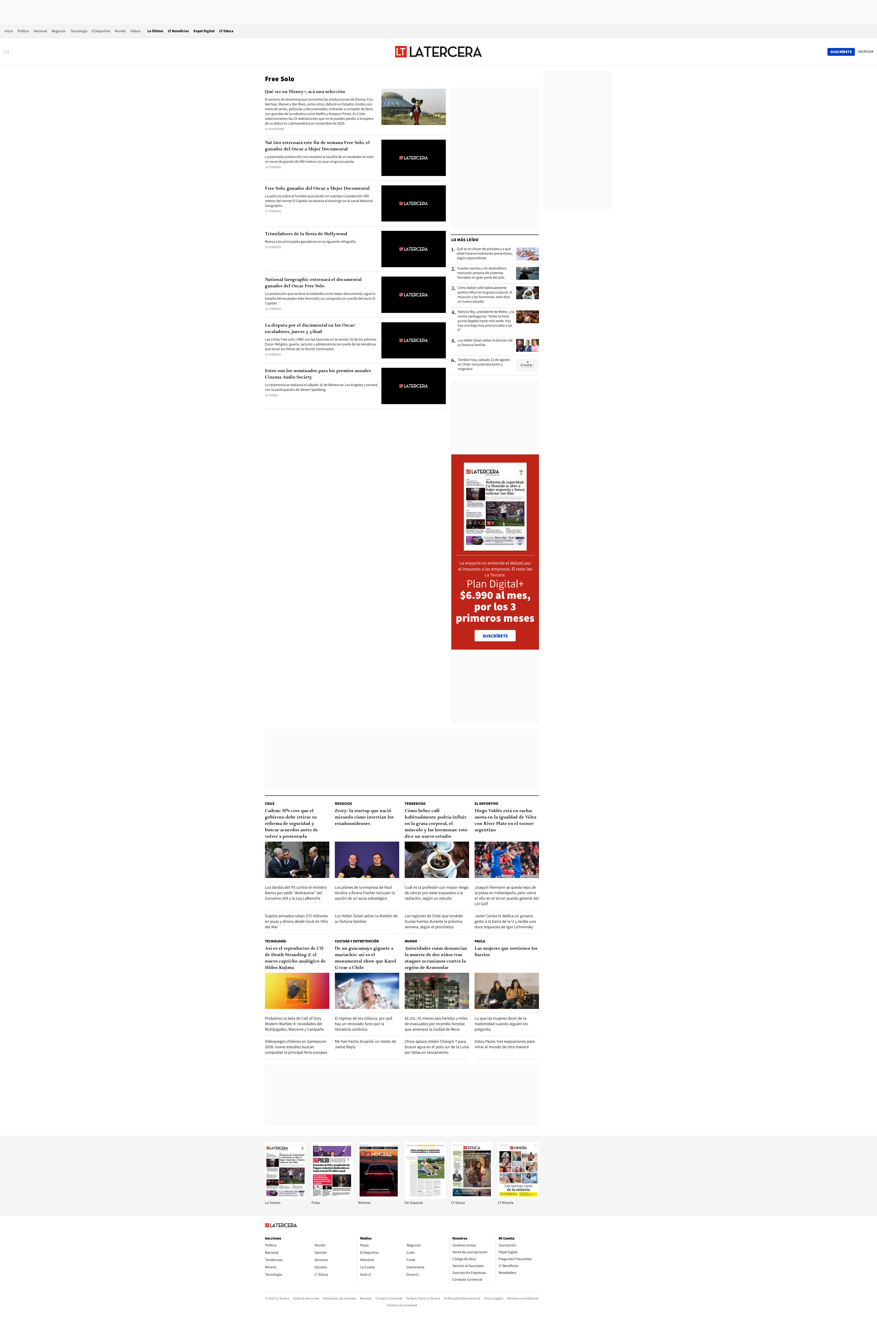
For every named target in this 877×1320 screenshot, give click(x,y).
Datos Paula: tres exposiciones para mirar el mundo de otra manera (505, 1044)
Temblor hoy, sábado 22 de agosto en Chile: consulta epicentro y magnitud (484, 364)
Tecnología (78, 31)
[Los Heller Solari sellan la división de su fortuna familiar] (527, 345)
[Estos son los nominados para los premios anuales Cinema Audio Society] (413, 386)
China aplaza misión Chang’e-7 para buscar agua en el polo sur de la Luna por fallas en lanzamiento (437, 1047)
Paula (480, 941)
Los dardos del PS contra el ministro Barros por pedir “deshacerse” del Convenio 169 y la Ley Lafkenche (296, 893)
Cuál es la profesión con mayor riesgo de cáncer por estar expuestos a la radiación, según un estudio (437, 893)
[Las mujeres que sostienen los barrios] (507, 991)
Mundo (120, 31)
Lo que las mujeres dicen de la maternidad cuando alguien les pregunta (501, 1024)
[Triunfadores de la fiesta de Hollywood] (413, 249)
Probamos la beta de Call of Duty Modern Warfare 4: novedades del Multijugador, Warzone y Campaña (294, 1024)
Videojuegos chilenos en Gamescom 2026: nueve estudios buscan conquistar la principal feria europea (296, 1047)
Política (23, 31)
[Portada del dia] (495, 548)
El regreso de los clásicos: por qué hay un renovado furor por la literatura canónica (363, 1024)
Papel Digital (204, 31)
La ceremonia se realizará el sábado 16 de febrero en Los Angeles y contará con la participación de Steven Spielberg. (321, 387)
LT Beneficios (178, 31)
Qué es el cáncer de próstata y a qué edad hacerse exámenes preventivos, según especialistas (485, 253)
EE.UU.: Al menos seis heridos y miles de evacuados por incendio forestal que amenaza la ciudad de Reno (436, 1024)
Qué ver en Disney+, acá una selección (305, 92)
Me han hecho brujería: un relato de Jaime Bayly (365, 1044)
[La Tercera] (285, 1197)
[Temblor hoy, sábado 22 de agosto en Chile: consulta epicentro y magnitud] (527, 364)
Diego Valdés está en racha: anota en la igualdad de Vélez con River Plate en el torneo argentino (505, 820)
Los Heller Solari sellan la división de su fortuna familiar (484, 342)
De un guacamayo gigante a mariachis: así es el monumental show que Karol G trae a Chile (365, 958)
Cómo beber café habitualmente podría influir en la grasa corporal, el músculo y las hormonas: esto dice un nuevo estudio (484, 294)
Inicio (9, 31)
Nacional (40, 31)
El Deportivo (101, 31)
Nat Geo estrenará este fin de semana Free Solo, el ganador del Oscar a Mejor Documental (317, 146)
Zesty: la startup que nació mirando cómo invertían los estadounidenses (364, 817)
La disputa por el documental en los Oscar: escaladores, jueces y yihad (310, 328)
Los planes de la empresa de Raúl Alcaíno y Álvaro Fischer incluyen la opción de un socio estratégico (365, 893)
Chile (270, 803)
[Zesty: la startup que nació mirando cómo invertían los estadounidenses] (367, 860)
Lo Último (155, 31)
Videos (135, 31)
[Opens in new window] (378, 1197)
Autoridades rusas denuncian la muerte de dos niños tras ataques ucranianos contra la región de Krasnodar (436, 958)
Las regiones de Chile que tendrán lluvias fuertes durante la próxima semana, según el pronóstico (434, 921)
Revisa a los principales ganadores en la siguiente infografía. (310, 241)
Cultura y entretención (357, 941)
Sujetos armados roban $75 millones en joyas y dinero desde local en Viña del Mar (296, 921)
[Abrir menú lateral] (8, 52)
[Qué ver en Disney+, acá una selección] (413, 107)
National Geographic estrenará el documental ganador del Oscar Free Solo (313, 282)
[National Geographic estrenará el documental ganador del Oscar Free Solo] (413, 295)
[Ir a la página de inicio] (438, 52)
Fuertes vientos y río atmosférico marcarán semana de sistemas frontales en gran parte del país (482, 273)
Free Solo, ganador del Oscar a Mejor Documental (317, 188)
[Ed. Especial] (425, 1197)
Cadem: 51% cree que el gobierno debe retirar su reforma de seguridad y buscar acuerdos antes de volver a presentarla (291, 824)
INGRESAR (865, 52)
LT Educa (226, 31)
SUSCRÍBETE (495, 636)
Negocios (59, 31)
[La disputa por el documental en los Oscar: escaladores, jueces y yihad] (413, 340)
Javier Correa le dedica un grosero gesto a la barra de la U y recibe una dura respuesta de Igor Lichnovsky (505, 921)
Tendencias (415, 803)
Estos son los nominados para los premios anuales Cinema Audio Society (318, 374)
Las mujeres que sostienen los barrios (506, 951)
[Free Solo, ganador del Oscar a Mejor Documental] (413, 203)
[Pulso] (332, 1197)
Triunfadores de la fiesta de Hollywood (306, 234)
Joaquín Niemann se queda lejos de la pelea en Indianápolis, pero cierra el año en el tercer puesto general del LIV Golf (507, 895)
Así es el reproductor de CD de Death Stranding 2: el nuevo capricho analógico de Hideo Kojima (295, 958)
